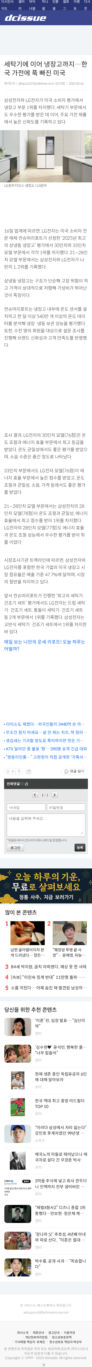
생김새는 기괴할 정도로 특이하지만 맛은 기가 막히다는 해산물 (45, 741)
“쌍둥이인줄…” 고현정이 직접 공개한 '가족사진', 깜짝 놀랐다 (44, 757)
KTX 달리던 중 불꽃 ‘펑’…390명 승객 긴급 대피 (46, 749)
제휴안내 (38, 1333)
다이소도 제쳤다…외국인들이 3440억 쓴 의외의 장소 (45, 724)
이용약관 (69, 1333)
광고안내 (54, 1333)
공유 (28, 771)
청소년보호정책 (62, 1337)
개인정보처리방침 (36, 1337)
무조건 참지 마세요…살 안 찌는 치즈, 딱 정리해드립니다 (46, 732)
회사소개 (22, 1333)
